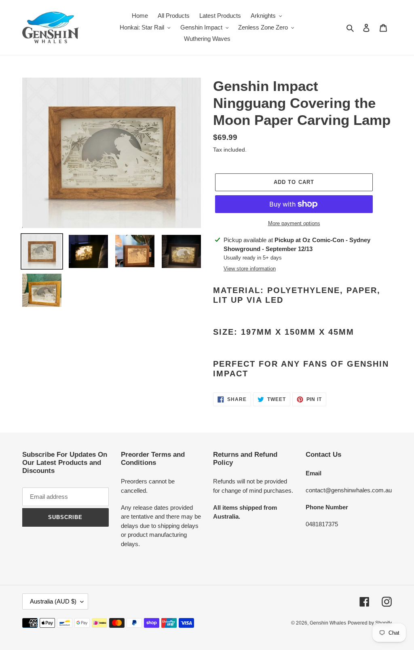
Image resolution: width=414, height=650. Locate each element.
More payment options (294, 223)
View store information (250, 269)
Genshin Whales (328, 623)
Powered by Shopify (370, 623)
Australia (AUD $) (53, 601)
